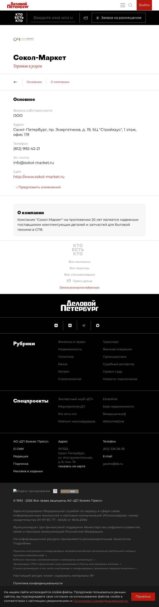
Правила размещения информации (79, 287)
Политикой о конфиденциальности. (100, 601)
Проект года (112, 371)
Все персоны (79, 268)
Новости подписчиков (120, 379)
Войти (144, 5)
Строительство (69, 379)
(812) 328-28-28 (114, 449)
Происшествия (114, 356)
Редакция (20, 456)
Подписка (20, 464)
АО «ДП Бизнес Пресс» (31, 441)
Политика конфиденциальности (38, 583)
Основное (34, 82)
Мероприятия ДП (71, 406)
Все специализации (79, 274)
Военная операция (117, 349)
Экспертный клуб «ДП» (75, 399)
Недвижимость (70, 349)
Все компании (79, 262)
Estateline (110, 399)
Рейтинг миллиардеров (76, 421)
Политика (65, 356)
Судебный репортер (118, 364)
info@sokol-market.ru (33, 162)
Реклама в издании (28, 471)
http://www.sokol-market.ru (38, 176)
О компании (60, 82)
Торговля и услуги (27, 66)
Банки (62, 364)
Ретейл (63, 371)
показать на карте (71, 466)
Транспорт (111, 342)
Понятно (143, 597)
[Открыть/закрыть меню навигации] (123, 5)
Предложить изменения (39, 187)
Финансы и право (71, 342)
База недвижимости (118, 406)
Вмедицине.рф (114, 414)
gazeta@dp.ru (113, 464)
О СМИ (18, 449)
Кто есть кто (67, 414)
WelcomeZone (113, 421)
